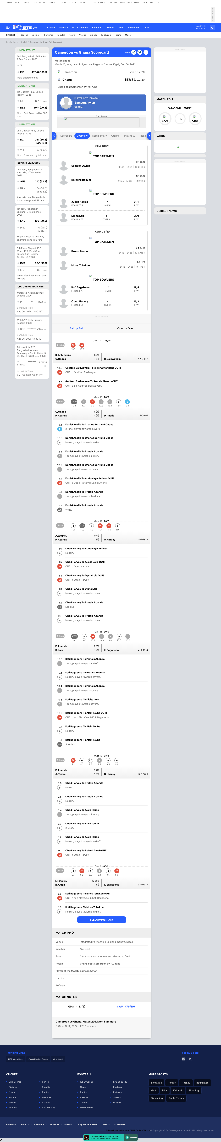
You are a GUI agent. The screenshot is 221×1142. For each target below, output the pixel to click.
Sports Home (12, 42)
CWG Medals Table (38, 1059)
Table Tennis (176, 1098)
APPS (122, 2)
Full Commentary (101, 919)
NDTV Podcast (80, 27)
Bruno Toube (79, 251)
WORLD (18, 2)
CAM (126, 1006)
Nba (164, 1090)
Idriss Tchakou (80, 265)
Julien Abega (79, 201)
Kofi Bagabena (80, 287)
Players (46, 1102)
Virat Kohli (58, 1059)
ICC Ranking (48, 1107)
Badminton (133, 27)
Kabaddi (177, 1090)
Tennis (110, 27)
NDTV (9, 2)
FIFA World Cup (15, 1059)
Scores (24, 35)
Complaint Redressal (87, 1124)
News (72, 35)
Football (63, 27)
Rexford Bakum (81, 179)
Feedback (39, 1124)
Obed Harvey (79, 301)
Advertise (11, 1124)
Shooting (194, 1090)
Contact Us (119, 1124)
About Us (25, 1124)
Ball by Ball (76, 328)
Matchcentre (86, 1107)
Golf (121, 27)
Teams (118, 35)
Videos (94, 35)
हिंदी (35, 2)
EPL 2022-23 (120, 1081)
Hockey (186, 1082)
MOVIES (43, 2)
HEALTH (84, 2)
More (128, 35)
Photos (82, 35)
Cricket (51, 27)
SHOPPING (112, 2)
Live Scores (15, 1081)
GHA (76, 1006)
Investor (68, 1124)
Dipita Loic (77, 215)
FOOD (63, 2)
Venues (13, 1107)
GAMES (101, 2)
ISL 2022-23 (87, 1081)
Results (61, 35)
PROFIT (28, 2)
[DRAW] (180, 118)
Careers (106, 1124)
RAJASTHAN (133, 2)
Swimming (157, 1098)
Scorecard (66, 135)
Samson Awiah (80, 165)
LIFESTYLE (73, 2)
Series (35, 35)
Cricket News (167, 211)
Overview (82, 135)
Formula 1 (97, 27)
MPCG (145, 2)
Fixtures (48, 35)
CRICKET (53, 2)
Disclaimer (54, 1124)
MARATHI (154, 2)
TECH (93, 2)
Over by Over (125, 328)
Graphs (115, 135)
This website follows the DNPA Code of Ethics (128, 1130)
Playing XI (129, 135)
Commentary (99, 135)
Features (106, 35)
